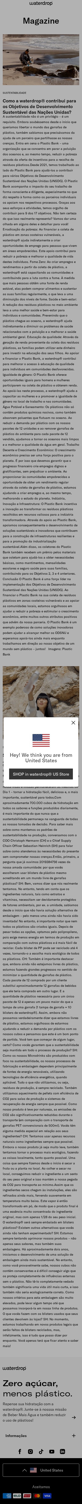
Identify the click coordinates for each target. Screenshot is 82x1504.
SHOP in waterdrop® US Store (41, 774)
